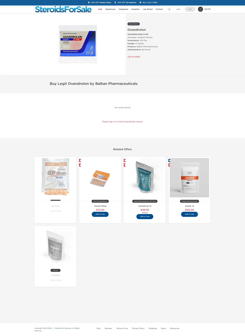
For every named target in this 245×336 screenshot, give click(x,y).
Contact (159, 9)
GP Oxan (55, 206)
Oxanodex (55, 275)
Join (190, 9)
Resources (174, 328)
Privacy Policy (138, 328)
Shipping (153, 328)
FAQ (98, 328)
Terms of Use (122, 328)
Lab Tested (147, 9)
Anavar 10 (189, 206)
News (163, 328)
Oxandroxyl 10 (144, 206)
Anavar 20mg (100, 206)
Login (178, 9)
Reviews (108, 328)
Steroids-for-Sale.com (63, 328)
